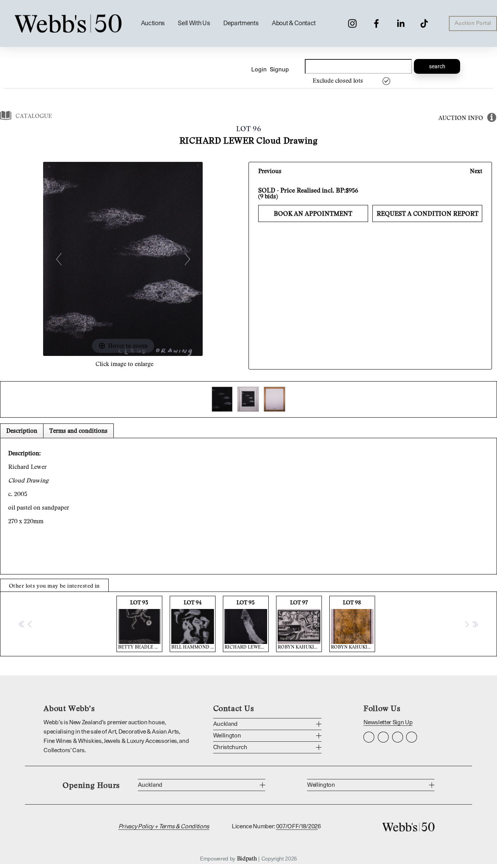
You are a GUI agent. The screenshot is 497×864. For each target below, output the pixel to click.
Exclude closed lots (338, 80)
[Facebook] (376, 23)
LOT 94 (193, 624)
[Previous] (59, 259)
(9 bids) (268, 196)
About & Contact (294, 23)
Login (259, 70)
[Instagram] (352, 23)
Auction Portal (473, 23)
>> (475, 624)
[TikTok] (424, 23)
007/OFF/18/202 (297, 826)
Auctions (153, 23)
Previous (270, 170)
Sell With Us (194, 23)
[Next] (187, 259)
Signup (279, 70)
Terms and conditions (78, 430)
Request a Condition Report (427, 213)
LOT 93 (140, 624)
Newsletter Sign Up (387, 722)
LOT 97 (300, 624)
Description (21, 430)
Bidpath (247, 858)
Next (476, 170)
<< (22, 624)
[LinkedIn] (400, 23)
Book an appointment (313, 213)
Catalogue (34, 115)
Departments (240, 23)
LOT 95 (246, 624)
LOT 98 (353, 624)
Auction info (460, 117)
